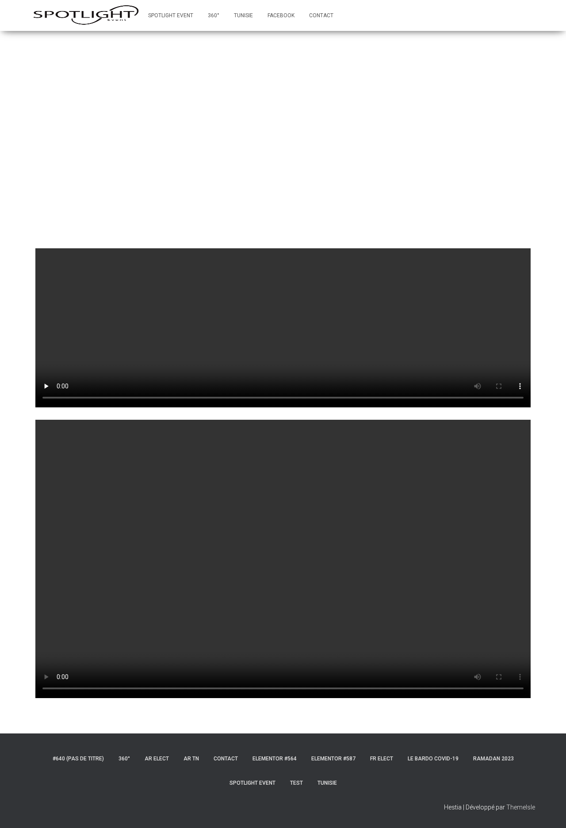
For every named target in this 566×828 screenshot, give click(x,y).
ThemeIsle (520, 807)
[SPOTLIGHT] (86, 15)
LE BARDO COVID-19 (433, 759)
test (296, 783)
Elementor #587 (333, 759)
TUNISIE (243, 15)
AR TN (191, 759)
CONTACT (321, 15)
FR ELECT (381, 759)
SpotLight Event (170, 15)
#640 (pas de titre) (78, 759)
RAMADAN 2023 (493, 759)
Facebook (281, 15)
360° (213, 15)
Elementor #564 (274, 759)
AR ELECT (157, 759)
